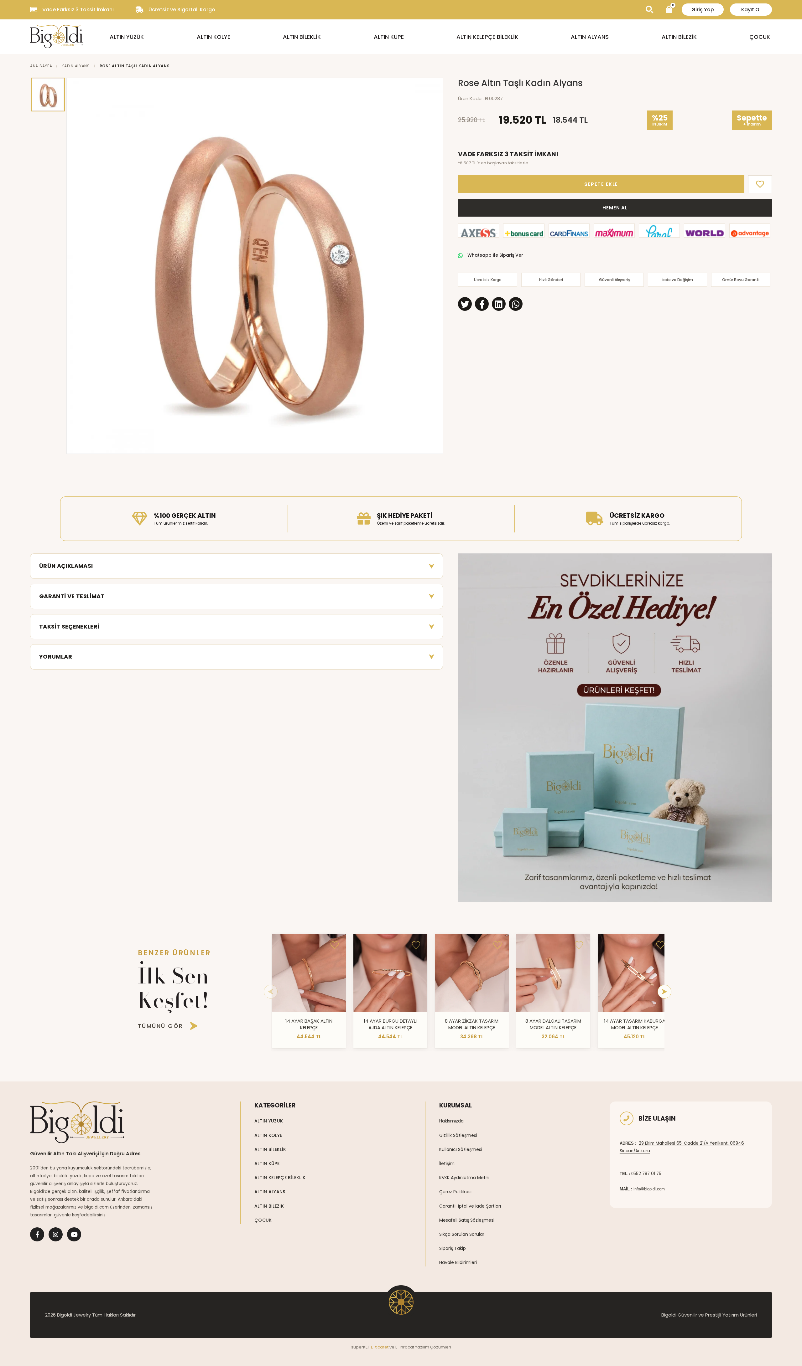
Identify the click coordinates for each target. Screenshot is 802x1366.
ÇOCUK (759, 37)
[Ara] (649, 10)
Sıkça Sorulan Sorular (461, 1234)
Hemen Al (615, 207)
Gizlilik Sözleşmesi (458, 1135)
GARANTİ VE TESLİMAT (72, 596)
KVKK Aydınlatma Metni (464, 1177)
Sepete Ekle (601, 184)
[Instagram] (56, 1234)
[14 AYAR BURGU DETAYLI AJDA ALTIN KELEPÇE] (390, 973)
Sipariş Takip (452, 1248)
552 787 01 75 (647, 1174)
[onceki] (271, 992)
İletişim (447, 1163)
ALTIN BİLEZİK (679, 37)
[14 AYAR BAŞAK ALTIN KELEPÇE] (309, 973)
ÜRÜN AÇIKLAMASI (66, 566)
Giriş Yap (702, 9)
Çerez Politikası (455, 1192)
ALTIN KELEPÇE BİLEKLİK (487, 37)
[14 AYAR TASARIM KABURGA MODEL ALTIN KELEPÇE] (635, 973)
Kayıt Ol (751, 9)
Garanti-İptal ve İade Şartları (470, 1206)
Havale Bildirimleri (458, 1262)
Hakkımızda (451, 1121)
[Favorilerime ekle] (334, 945)
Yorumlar (55, 656)
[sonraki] (664, 992)
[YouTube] (74, 1234)
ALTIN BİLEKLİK (302, 37)
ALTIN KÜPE (389, 37)
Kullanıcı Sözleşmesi (460, 1149)
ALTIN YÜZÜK (127, 37)
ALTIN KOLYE (213, 37)
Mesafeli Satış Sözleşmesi (466, 1220)
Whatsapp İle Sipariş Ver (495, 255)
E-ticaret (379, 1347)
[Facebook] (37, 1234)
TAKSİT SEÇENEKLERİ (69, 626)
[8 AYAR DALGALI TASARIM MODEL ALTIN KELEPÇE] (553, 973)
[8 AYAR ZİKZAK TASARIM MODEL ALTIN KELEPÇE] (472, 973)
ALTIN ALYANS (590, 37)
